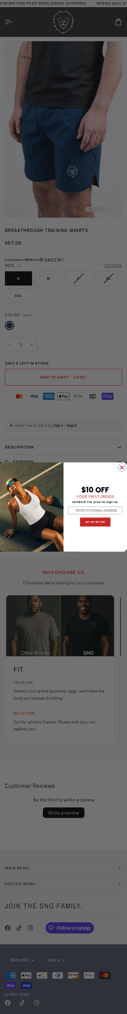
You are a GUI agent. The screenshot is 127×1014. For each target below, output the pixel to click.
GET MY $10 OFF (95, 522)
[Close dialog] (122, 467)
